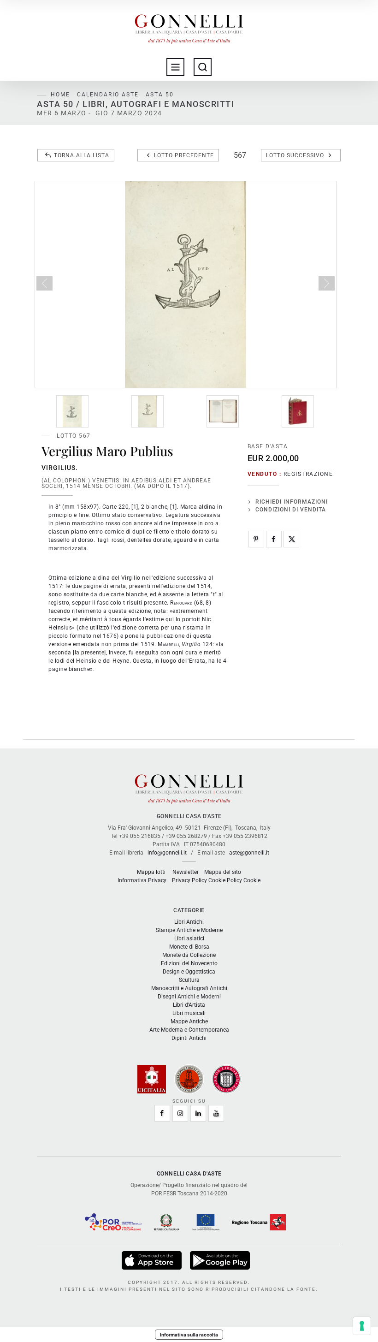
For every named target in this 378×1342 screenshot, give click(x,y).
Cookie (251, 880)
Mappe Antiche (189, 1021)
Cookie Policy (225, 880)
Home (60, 94)
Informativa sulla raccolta (189, 1334)
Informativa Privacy (142, 880)
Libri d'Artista (189, 1005)
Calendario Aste (108, 94)
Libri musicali (189, 1013)
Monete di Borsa (189, 947)
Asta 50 (160, 94)
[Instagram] (180, 1113)
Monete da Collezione (189, 955)
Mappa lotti (151, 872)
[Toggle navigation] (175, 67)
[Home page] (189, 26)
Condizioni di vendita (290, 509)
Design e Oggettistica (189, 971)
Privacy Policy (189, 880)
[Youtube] (216, 1113)
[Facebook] (274, 539)
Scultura (189, 980)
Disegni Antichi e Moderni (189, 996)
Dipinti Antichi (189, 1038)
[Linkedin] (198, 1113)
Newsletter (185, 872)
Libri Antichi (189, 922)
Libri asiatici (189, 938)
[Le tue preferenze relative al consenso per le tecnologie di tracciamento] (362, 1326)
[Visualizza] (152, 1260)
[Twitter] (291, 539)
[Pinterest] (256, 539)
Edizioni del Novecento (189, 963)
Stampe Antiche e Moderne (189, 930)
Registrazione (308, 474)
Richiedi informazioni (291, 502)
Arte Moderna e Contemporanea (189, 1030)
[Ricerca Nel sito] (203, 67)
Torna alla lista (81, 155)
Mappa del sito (222, 872)
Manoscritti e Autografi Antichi (189, 988)
